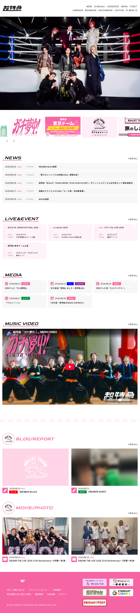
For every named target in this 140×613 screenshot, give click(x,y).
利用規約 (57, 589)
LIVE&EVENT (113, 6)
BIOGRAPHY (91, 10)
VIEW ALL (133, 158)
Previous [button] (7, 141)
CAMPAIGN (78, 10)
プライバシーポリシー (39, 589)
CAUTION (119, 10)
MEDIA (124, 6)
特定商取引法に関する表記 (19, 594)
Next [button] (13, 141)
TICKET (133, 6)
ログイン (63, 594)
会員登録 (51, 594)
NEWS (89, 6)
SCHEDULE (99, 6)
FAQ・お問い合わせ (16, 589)
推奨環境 (39, 594)
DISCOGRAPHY (105, 10)
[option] (26, 127)
